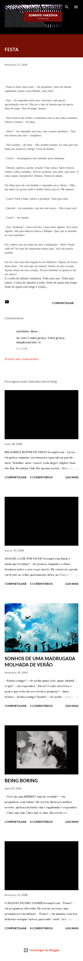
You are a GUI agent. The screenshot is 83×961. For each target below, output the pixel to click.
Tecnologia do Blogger (43, 950)
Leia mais (71, 477)
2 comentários (41, 705)
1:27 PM (21, 349)
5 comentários (41, 477)
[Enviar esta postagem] (7, 303)
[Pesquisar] (66, 7)
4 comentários (41, 821)
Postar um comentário (21, 359)
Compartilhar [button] (63, 303)
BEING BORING (21, 780)
